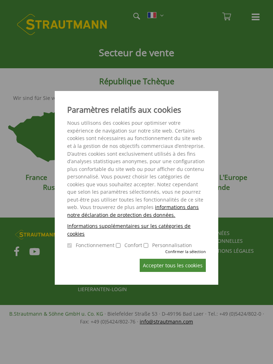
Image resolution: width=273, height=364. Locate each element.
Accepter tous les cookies (173, 265)
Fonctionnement (95, 245)
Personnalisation (172, 245)
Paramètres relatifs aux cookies (124, 109)
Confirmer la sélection (185, 251)
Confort (133, 245)
